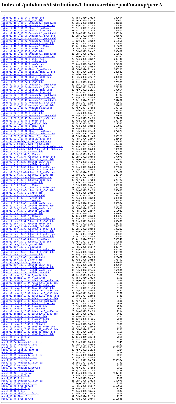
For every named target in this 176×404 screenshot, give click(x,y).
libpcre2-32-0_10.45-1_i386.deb (22, 113)
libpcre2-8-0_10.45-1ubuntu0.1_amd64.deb (28, 187)
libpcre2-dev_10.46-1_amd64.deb (22, 254)
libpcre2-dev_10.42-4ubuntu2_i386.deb (26, 241)
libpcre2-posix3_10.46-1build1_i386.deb (27, 334)
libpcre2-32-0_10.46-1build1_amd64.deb (26, 131)
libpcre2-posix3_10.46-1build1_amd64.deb (28, 326)
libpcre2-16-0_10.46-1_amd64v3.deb (24, 61)
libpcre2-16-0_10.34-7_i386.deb (22, 20)
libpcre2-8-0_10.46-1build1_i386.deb (25, 211)
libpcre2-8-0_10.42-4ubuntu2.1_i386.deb (27, 175)
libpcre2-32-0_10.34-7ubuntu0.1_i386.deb (28, 87)
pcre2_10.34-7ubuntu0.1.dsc (19, 344)
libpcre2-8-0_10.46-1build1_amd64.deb (26, 203)
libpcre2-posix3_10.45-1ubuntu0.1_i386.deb (29, 314)
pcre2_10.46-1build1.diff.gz (19, 393)
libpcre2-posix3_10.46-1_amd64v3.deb (25, 319)
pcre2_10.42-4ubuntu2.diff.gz (20, 368)
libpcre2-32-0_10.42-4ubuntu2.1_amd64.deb (28, 100)
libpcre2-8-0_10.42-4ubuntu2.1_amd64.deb (28, 172)
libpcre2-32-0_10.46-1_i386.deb (22, 128)
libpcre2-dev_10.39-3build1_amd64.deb (26, 223)
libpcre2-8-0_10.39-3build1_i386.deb (25, 164)
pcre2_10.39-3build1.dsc (17, 352)
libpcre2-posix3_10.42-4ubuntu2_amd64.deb (28, 301)
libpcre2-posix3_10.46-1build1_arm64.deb (28, 332)
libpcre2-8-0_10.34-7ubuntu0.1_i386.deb (27, 159)
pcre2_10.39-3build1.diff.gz (19, 350)
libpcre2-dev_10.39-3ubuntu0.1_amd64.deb (28, 229)
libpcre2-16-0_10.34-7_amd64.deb (22, 17)
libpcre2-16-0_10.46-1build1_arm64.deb (26, 74)
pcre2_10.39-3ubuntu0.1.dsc (19, 357)
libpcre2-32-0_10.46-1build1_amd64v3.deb (28, 133)
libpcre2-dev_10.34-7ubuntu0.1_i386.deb (27, 221)
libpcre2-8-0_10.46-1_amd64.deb (22, 193)
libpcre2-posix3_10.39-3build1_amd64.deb (28, 285)
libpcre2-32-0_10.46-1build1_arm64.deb (26, 136)
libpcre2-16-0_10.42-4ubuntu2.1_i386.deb (28, 41)
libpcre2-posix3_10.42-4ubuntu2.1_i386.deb (29, 298)
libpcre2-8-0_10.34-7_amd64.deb (22, 151)
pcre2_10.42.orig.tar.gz (17, 373)
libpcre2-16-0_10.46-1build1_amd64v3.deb (28, 72)
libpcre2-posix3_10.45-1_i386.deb (23, 308)
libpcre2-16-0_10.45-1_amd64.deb (22, 48)
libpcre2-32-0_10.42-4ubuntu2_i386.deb (26, 108)
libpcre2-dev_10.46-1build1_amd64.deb (26, 265)
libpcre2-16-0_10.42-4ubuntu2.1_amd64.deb (28, 38)
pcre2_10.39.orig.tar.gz (17, 360)
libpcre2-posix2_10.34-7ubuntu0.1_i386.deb (29, 283)
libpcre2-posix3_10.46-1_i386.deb (23, 324)
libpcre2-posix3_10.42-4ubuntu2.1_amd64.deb (30, 296)
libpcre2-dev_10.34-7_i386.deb (21, 216)
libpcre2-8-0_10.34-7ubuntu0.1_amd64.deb (28, 156)
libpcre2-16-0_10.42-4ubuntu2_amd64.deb (27, 43)
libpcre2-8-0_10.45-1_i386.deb (21, 185)
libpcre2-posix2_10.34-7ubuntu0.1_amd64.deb (30, 280)
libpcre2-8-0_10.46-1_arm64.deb (22, 198)
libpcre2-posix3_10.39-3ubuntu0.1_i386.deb (29, 293)
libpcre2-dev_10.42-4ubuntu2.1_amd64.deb (28, 234)
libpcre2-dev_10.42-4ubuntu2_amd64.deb (26, 239)
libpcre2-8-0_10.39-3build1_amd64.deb (26, 162)
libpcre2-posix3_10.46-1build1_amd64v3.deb (29, 329)
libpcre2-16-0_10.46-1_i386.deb (22, 66)
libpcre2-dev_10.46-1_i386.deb (21, 262)
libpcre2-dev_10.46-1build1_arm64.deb (26, 270)
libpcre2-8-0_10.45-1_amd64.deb (22, 182)
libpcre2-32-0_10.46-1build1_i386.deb (26, 138)
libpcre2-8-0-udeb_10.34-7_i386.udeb (25, 144)
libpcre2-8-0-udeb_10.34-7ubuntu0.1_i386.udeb (31, 149)
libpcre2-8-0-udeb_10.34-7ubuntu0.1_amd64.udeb (32, 146)
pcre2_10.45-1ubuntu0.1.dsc (19, 383)
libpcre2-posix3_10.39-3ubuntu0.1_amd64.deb (30, 290)
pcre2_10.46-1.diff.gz (15, 388)
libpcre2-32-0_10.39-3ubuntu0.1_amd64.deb (28, 95)
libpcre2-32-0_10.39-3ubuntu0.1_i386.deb (28, 97)
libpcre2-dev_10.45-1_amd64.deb (22, 244)
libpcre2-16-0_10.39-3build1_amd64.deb (26, 28)
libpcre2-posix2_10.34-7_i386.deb (23, 277)
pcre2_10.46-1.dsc (13, 391)
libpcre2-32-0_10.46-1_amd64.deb (22, 120)
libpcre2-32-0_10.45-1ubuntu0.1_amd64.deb (28, 115)
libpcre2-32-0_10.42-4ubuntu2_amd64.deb (27, 105)
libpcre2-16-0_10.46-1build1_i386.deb (26, 77)
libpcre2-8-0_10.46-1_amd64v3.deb (23, 195)
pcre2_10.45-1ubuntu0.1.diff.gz (22, 380)
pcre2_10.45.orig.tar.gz (17, 386)
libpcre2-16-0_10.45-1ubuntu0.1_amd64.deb (28, 54)
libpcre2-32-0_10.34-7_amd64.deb (22, 79)
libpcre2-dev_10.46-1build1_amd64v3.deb (27, 267)
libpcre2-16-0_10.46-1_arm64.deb (22, 64)
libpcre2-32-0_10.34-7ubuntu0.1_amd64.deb (28, 84)
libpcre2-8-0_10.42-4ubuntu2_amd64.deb (26, 177)
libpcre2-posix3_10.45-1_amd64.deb (24, 306)
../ (3, 15)
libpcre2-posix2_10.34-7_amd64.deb (24, 275)
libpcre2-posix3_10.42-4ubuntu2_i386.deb (28, 303)
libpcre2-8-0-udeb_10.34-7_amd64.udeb (26, 141)
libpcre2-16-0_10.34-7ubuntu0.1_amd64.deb (28, 23)
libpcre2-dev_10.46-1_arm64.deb (22, 259)
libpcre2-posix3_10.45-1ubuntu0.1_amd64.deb (30, 311)
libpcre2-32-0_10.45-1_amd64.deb (22, 110)
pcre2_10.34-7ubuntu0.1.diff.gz (22, 342)
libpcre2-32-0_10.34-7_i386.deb (22, 82)
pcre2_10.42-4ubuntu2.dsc (17, 370)
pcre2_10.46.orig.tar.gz (17, 398)
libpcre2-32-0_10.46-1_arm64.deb (22, 126)
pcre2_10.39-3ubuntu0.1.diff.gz (22, 355)
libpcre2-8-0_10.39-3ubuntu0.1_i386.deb (27, 169)
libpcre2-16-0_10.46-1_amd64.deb (22, 59)
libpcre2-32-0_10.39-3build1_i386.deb (26, 92)
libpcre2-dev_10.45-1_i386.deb (21, 247)
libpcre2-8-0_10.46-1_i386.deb (21, 200)
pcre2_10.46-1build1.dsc (17, 396)
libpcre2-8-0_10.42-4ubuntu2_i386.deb (26, 180)
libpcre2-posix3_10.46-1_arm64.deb (24, 321)
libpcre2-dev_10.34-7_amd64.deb (22, 213)
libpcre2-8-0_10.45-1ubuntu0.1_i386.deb (27, 190)
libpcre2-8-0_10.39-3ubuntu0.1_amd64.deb (28, 167)
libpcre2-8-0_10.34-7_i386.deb (21, 154)
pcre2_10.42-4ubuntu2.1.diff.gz (22, 362)
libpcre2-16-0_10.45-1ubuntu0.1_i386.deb (28, 56)
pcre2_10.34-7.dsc (13, 339)
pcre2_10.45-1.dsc (13, 378)
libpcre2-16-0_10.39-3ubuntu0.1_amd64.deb (28, 33)
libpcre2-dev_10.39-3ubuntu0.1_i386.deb (27, 231)
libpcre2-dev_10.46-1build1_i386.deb (25, 272)
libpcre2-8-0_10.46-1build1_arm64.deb (26, 208)
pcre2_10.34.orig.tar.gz (17, 347)
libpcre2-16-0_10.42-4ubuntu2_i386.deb (26, 46)
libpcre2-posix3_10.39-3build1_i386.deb (27, 288)
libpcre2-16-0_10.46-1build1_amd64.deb (26, 69)
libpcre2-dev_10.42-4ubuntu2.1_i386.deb (27, 236)
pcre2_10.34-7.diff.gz (15, 337)
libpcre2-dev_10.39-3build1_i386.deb (25, 226)
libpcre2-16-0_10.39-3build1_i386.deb (26, 30)
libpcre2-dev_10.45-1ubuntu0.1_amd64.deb (28, 249)
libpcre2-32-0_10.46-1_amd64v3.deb (24, 123)
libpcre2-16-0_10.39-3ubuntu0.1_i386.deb (28, 35)
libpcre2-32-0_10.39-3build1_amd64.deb (26, 90)
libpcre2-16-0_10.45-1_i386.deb (22, 51)
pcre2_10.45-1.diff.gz (15, 375)
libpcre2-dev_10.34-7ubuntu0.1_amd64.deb (28, 218)
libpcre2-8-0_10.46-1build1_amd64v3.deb (27, 205)
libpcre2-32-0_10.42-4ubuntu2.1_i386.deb (28, 102)
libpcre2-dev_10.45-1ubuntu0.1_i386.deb (27, 252)
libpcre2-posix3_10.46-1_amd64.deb (24, 316)
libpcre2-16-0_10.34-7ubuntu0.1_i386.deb (28, 25)
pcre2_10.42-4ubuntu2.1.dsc (19, 365)
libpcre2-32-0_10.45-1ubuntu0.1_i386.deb (28, 118)
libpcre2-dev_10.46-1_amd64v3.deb (23, 257)
